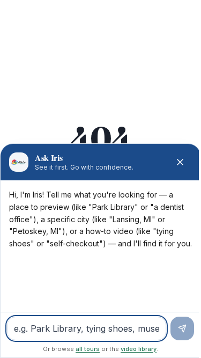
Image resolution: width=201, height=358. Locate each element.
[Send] (182, 328)
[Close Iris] (180, 162)
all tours (88, 349)
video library (139, 349)
